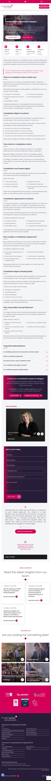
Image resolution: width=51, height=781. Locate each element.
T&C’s (30, 769)
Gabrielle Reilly (25, 433)
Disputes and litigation (7, 734)
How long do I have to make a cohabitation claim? (17, 361)
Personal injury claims (31, 729)
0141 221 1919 (28, 70)
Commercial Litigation (7, 750)
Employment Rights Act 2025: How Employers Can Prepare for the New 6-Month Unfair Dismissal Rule (13, 614)
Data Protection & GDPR (8, 752)
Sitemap (34, 769)
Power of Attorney (30, 730)
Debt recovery (5, 754)
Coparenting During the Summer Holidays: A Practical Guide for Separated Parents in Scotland (36, 592)
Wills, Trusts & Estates (31, 734)
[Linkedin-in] (48, 776)
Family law (4, 738)
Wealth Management (31, 732)
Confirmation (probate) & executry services (13, 730)
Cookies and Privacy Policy (23, 769)
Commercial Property (7, 746)
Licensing (28, 748)
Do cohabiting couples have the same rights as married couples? (21, 352)
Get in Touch (26, 37)
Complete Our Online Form (32, 395)
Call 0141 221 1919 (12, 37)
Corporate (4, 748)
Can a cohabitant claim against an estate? (15, 365)
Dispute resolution (6, 732)
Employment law (6, 736)
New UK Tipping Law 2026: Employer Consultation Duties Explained (12, 591)
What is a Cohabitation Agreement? (13, 356)
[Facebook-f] (46, 776)
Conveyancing (5, 729)
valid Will (31, 276)
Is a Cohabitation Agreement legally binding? (15, 369)
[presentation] (38, 433)
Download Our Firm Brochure (43, 769)
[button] (41, 1)
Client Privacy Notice (12, 769)
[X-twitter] (43, 776)
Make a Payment (45, 770)
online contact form (30, 389)
